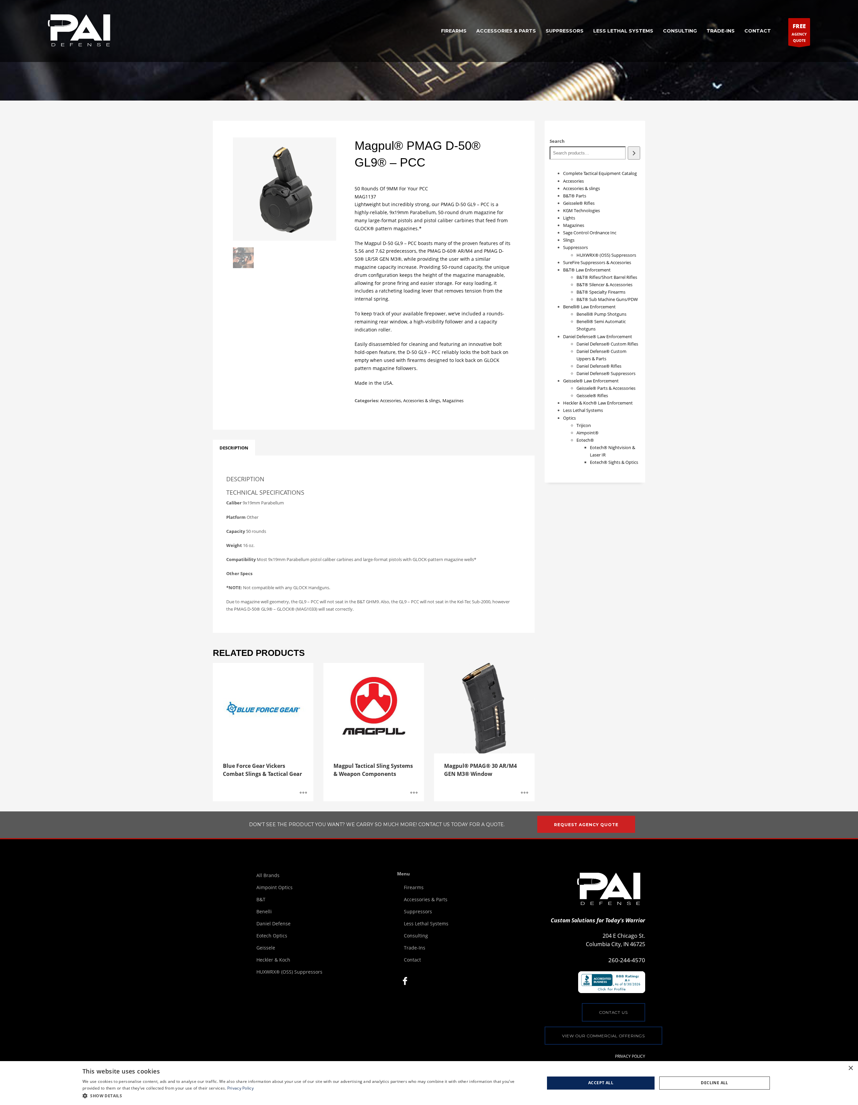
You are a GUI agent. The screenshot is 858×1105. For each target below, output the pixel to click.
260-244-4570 (626, 960)
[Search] (634, 153)
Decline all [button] (714, 1083)
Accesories (390, 400)
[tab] (234, 448)
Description (234, 448)
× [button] (850, 1068)
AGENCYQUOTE (799, 32)
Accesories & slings (421, 400)
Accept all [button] (600, 1083)
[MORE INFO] (303, 793)
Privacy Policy (240, 1088)
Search (557, 141)
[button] (306, 1096)
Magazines (453, 400)
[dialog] (429, 1083)
